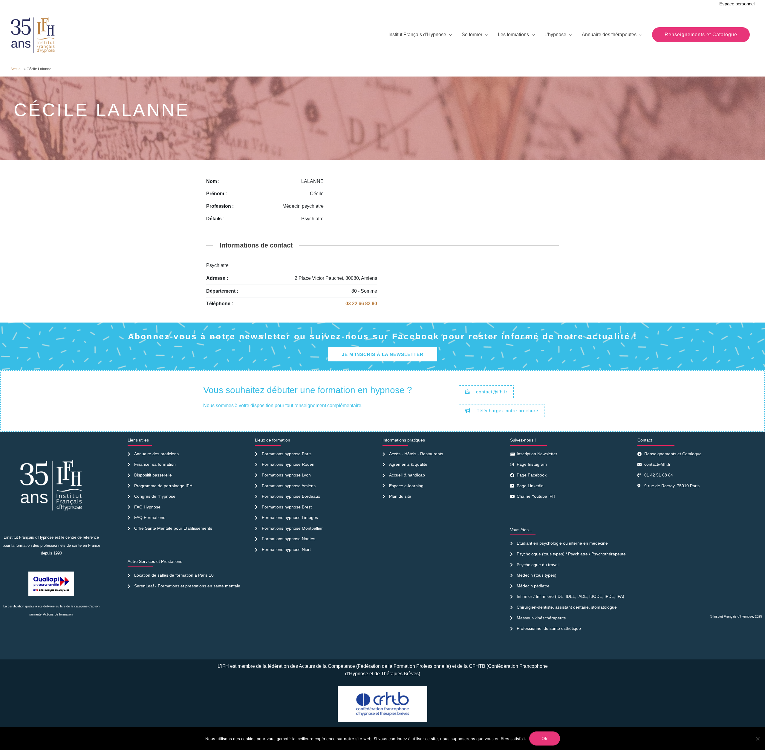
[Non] (758, 739)
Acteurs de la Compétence (327, 666)
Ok (544, 738)
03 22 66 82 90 (361, 303)
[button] (701, 34)
